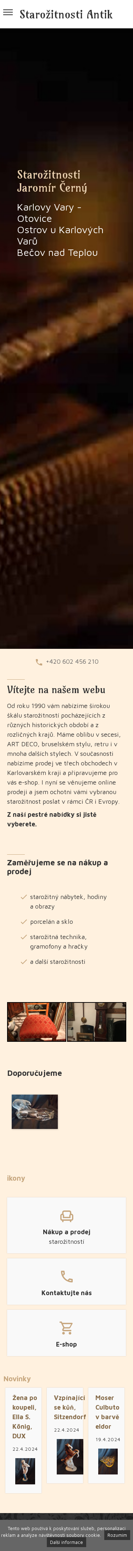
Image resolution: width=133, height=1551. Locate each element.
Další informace (66, 1542)
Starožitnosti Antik (66, 14)
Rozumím (117, 1535)
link (66, 1224)
